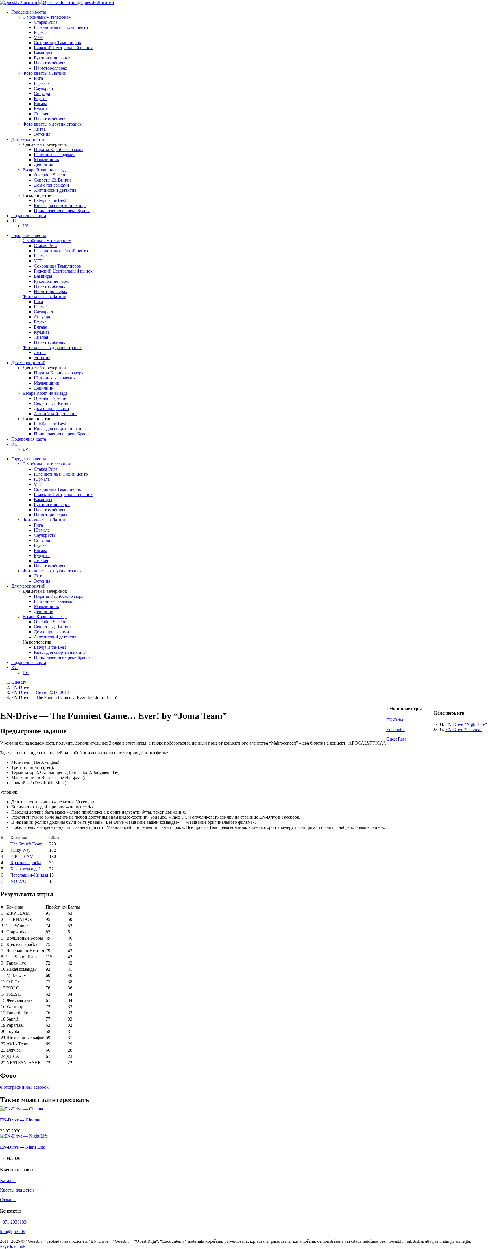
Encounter (395, 729)
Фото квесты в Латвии (44, 73)
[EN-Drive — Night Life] (24, 1136)
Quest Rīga (396, 739)
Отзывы (8, 1199)
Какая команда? (25, 868)
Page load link (12, 1246)
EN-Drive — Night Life (22, 1147)
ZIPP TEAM (22, 856)
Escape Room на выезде (45, 169)
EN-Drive (395, 719)
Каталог (8, 1180)
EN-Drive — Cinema (20, 1120)
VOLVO (18, 881)
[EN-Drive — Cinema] (21, 1108)
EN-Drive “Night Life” (466, 724)
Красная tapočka (25, 862)
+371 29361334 (14, 1222)
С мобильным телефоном (47, 17)
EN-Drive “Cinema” (463, 729)
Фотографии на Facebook (24, 1087)
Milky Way (20, 850)
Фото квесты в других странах (52, 124)
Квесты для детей (17, 1190)
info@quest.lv (12, 1231)
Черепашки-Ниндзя (29, 875)
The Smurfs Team (26, 844)
